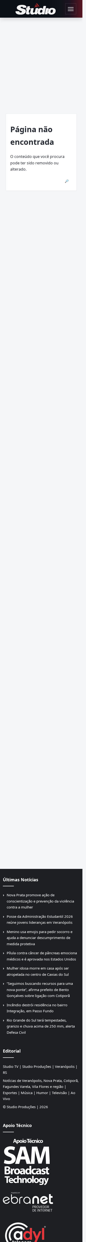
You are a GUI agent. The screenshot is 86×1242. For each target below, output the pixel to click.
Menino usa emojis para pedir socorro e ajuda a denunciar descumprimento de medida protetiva (39, 937)
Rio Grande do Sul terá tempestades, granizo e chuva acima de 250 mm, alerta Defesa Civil (41, 1026)
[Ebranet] (41, 1202)
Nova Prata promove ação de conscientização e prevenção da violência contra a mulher (40, 900)
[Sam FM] (41, 1161)
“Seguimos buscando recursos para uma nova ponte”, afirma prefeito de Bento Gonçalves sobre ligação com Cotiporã (40, 989)
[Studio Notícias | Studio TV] (35, 9)
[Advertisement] (43, 63)
